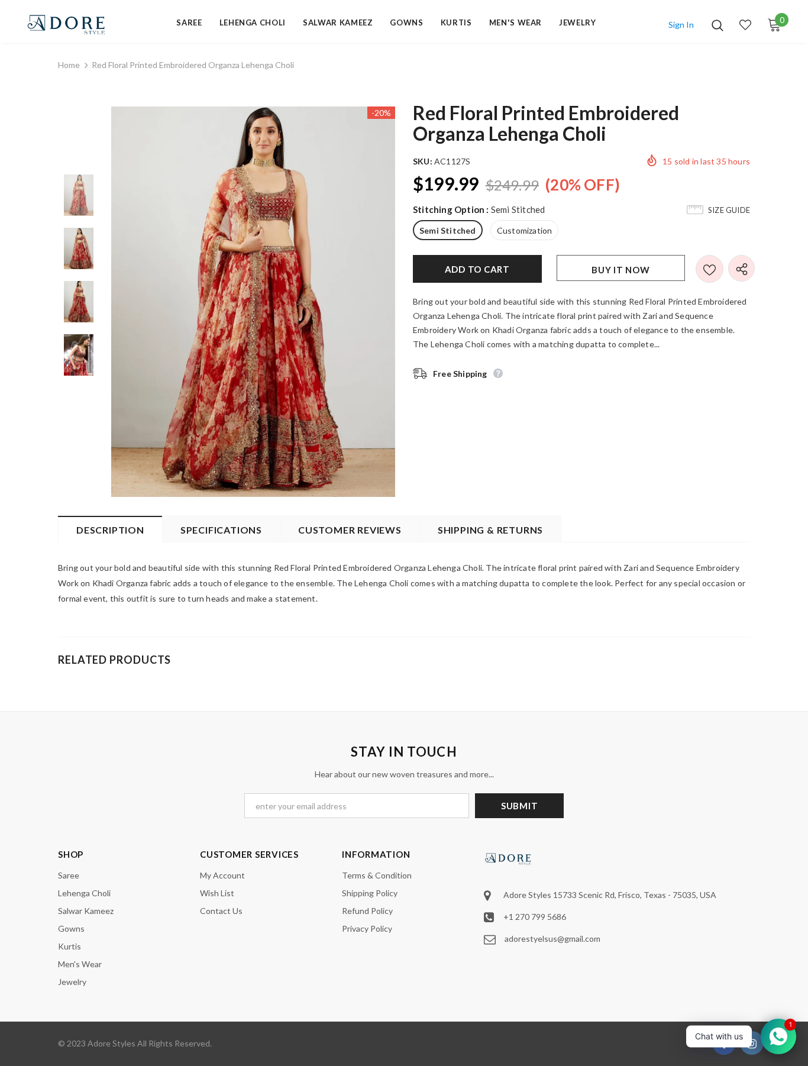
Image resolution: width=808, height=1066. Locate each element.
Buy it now (621, 269)
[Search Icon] (717, 25)
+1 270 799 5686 (534, 917)
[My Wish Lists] (745, 25)
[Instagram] (752, 1043)
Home (69, 65)
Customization (524, 230)
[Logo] (66, 24)
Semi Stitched (447, 230)
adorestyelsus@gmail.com (552, 938)
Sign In (681, 25)
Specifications (221, 529)
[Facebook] (724, 1043)
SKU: (422, 161)
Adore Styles (111, 1043)
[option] (253, 301)
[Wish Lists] (709, 269)
